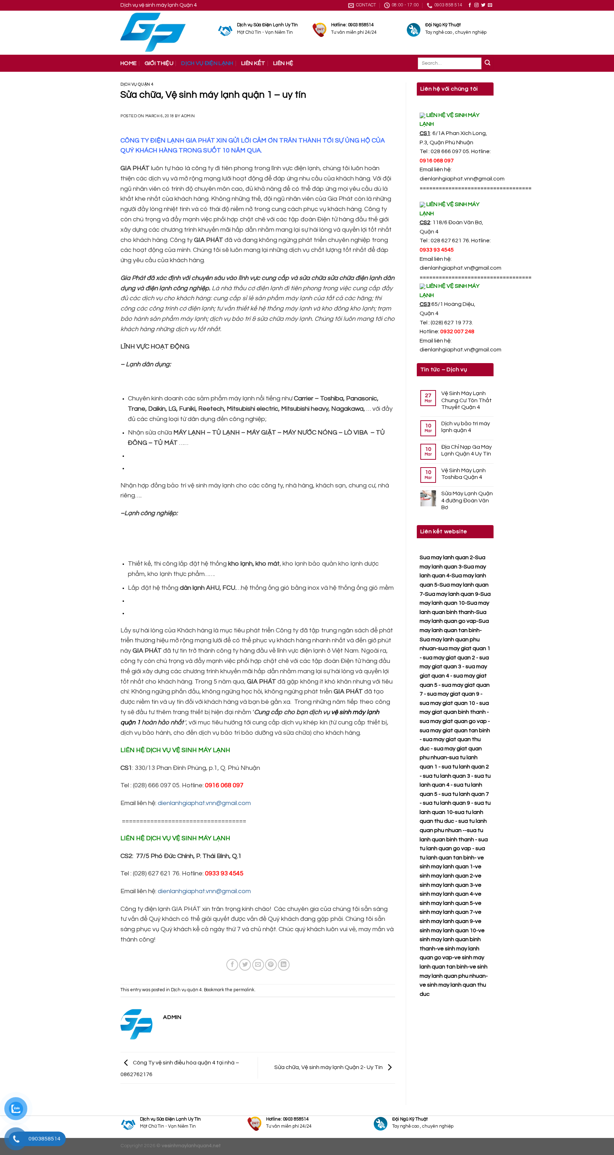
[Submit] (487, 64)
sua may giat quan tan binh (455, 730)
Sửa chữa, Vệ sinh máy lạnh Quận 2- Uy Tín (329, 1067)
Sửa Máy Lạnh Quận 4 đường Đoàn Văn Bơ (467, 500)
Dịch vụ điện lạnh (207, 63)
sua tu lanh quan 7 (465, 794)
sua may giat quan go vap (453, 721)
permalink (243, 990)
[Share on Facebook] (232, 965)
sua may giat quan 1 (464, 648)
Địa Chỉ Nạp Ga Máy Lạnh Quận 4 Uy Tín (466, 450)
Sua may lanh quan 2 (446, 557)
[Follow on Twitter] (483, 5)
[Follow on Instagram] (476, 5)
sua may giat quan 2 (449, 657)
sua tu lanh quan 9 (446, 803)
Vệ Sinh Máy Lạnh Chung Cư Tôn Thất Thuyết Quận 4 (466, 400)
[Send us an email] (490, 5)
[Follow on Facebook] (470, 5)
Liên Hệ (283, 63)
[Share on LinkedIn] (284, 965)
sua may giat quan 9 (453, 694)
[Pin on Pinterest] (271, 965)
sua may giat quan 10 (447, 703)
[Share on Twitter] (245, 965)
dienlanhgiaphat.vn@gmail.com (460, 268)
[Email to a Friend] (258, 965)
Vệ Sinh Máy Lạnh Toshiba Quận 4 (463, 474)
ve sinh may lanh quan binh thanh (452, 939)
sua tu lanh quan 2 (465, 767)
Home (128, 63)
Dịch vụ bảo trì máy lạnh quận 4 (465, 427)
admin (188, 116)
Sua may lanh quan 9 (451, 594)
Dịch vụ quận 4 (137, 84)
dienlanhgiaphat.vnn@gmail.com (462, 179)
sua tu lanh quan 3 (446, 776)
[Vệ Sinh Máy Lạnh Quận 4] (164, 33)
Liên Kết (253, 63)
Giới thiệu (159, 63)
